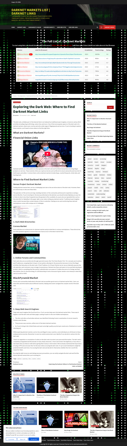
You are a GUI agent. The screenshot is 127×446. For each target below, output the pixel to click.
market (34, 358)
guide (95, 175)
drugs (103, 168)
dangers (103, 165)
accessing (103, 159)
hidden (109, 175)
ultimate (106, 191)
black (96, 162)
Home (13, 27)
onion (98, 184)
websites (90, 197)
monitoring (105, 181)
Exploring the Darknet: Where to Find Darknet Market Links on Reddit (65, 364)
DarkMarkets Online (35, 27)
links (30, 358)
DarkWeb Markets (49, 27)
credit (97, 165)
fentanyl (105, 171)
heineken (102, 175)
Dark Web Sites (61, 27)
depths (97, 168)
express (98, 171)
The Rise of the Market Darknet (47, 385)
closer (102, 162)
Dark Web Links (73, 27)
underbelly (91, 194)
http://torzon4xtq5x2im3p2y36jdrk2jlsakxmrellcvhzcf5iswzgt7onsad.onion (57, 62)
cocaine (109, 162)
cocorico (90, 165)
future (89, 175)
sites (95, 191)
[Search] (97, 27)
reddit (96, 187)
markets (90, 181)
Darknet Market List (66, 444)
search (90, 191)
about (89, 159)
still (100, 191)
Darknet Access (18, 363)
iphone (97, 178)
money (97, 181)
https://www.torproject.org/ (62, 45)
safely (107, 187)
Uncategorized (17, 102)
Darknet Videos (109, 27)
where (38, 358)
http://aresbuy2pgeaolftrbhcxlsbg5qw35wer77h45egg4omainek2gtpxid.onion (58, 67)
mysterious (91, 184)
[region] (22, 434)
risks (101, 187)
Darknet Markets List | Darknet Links (30, 12)
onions (104, 184)
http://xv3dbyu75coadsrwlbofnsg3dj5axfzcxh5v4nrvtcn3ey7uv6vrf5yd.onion (58, 71)
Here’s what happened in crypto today (99, 216)
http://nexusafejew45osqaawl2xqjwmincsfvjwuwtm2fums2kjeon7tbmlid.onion (58, 54)
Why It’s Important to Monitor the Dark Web (24, 385)
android (90, 162)
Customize (11, 439)
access (96, 159)
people (90, 187)
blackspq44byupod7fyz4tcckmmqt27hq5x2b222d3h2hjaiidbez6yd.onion (57, 75)
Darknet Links (21, 27)
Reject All (22, 439)
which (103, 197)
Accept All (34, 439)
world (109, 197)
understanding (101, 194)
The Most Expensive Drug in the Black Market (71, 385)
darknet (19, 358)
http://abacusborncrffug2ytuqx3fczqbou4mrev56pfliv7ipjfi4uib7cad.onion (57, 58)
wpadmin (16, 115)
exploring (25, 358)
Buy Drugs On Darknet (94, 127)
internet (90, 178)
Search (89, 102)
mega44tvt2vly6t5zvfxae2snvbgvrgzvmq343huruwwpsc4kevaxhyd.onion (57, 79)
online (110, 184)
